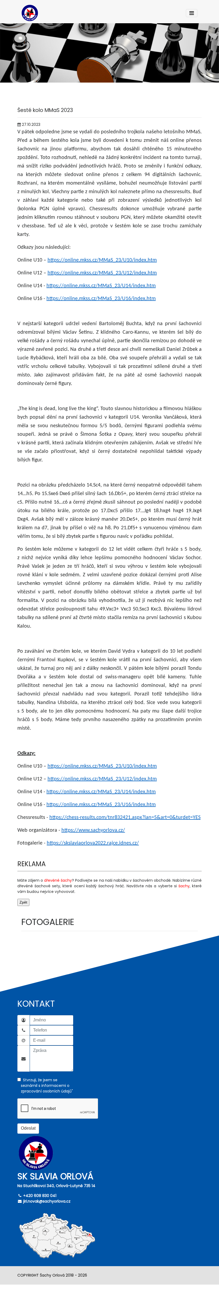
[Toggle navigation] (191, 13)
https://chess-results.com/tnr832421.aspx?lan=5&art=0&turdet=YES (125, 817)
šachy (184, 886)
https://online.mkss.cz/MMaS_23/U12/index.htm (102, 273)
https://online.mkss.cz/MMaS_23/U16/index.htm (101, 298)
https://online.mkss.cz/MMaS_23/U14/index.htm (101, 286)
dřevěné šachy (58, 880)
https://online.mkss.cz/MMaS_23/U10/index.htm (102, 260)
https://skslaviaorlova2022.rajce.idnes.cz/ (93, 843)
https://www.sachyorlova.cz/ (93, 830)
